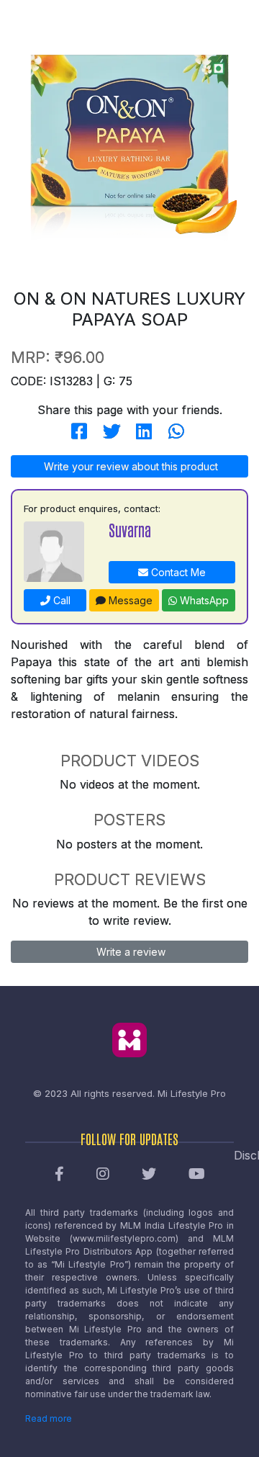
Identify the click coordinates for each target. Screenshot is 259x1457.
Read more (48, 1418)
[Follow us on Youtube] (196, 1174)
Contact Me (177, 572)
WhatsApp (203, 600)
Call (60, 600)
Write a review (129, 952)
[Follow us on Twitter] (149, 1174)
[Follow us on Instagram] (103, 1174)
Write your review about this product (129, 466)
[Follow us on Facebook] (59, 1174)
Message (129, 600)
